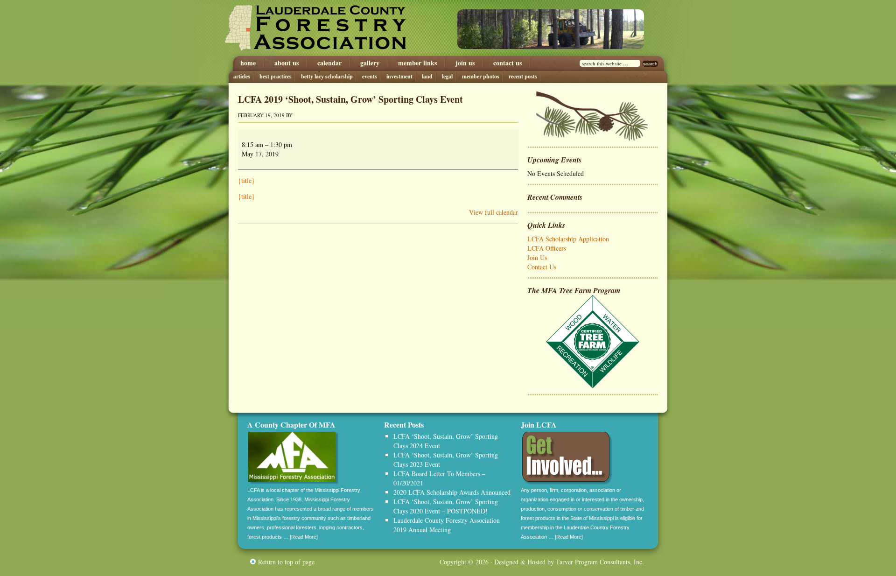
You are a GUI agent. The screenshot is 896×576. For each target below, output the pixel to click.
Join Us (465, 63)
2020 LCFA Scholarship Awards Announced (452, 492)
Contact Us (507, 63)
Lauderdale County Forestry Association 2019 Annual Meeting (446, 525)
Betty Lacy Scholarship (327, 76)
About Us (286, 63)
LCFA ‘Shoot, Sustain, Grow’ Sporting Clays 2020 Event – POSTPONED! (445, 506)
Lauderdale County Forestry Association (325, 28)
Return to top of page (286, 561)
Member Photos (480, 76)
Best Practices (275, 76)
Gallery (369, 63)
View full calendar (493, 212)
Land (427, 76)
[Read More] (304, 537)
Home (248, 63)
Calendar (329, 63)
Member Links (417, 63)
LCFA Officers (546, 248)
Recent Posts (523, 76)
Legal (447, 76)
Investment (399, 76)
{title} (246, 180)
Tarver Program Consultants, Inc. (600, 561)
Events (369, 76)
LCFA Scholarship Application (568, 238)
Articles (241, 76)
